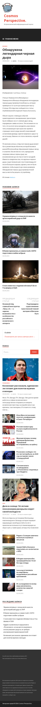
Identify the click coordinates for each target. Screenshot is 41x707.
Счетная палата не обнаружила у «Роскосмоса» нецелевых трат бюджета (27, 469)
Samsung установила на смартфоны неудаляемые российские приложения (26, 573)
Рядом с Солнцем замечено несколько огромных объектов (27, 538)
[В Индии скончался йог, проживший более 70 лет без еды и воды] (8, 566)
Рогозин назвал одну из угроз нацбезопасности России (26, 429)
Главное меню (11, 39)
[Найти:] (20, 352)
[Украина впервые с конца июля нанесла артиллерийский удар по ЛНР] (20, 214)
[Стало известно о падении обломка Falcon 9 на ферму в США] (20, 283)
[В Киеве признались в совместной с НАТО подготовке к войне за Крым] (20, 248)
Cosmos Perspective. (15, 18)
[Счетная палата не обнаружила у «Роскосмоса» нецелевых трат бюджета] (8, 473)
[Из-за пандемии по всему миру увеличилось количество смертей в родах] (8, 591)
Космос (4, 46)
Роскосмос (6, 383)
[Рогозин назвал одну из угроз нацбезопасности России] (8, 434)
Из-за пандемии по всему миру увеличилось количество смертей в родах (26, 587)
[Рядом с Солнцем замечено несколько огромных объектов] (8, 543)
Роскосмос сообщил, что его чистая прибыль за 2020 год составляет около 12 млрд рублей (27, 455)
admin (14, 61)
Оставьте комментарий (25, 61)
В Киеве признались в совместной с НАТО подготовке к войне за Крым (19, 252)
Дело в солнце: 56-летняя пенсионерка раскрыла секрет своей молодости (18, 509)
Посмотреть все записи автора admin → (20, 337)
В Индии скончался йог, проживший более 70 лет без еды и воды (26, 561)
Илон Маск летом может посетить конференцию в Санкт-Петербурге (25, 417)
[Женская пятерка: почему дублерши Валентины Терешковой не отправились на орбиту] (8, 445)
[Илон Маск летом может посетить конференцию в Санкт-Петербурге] (8, 422)
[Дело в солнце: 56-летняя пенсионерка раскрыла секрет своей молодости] (20, 502)
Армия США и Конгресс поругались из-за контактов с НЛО (27, 549)
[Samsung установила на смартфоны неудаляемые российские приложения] (8, 577)
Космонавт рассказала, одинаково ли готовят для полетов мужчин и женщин (20, 388)
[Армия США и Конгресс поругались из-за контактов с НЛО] (8, 554)
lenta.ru (12, 177)
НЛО (3, 503)
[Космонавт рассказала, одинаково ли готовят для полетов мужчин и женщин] (20, 381)
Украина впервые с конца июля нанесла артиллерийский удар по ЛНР (18, 217)
